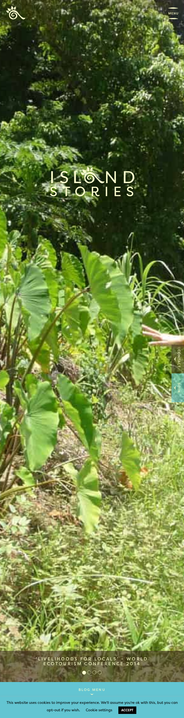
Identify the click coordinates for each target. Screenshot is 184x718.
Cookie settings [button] (99, 709)
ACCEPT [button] (127, 710)
